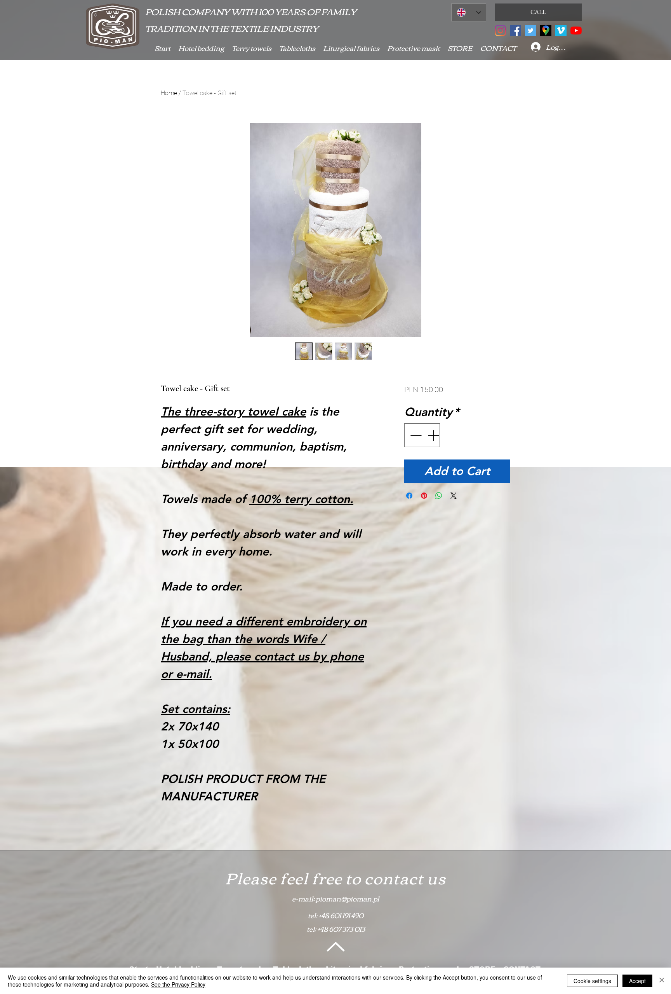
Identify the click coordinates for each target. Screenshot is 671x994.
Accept (637, 981)
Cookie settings (592, 981)
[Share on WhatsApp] (438, 495)
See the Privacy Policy (178, 984)
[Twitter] (530, 30)
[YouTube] (576, 30)
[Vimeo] (561, 30)
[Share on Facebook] (409, 495)
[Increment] (433, 435)
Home (169, 93)
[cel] (545, 30)
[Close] (661, 981)
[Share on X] (453, 495)
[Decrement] (414, 435)
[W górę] (334, 946)
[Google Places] (500, 30)
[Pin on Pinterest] (424, 495)
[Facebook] (515, 30)
